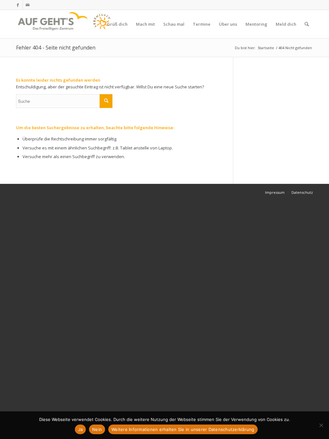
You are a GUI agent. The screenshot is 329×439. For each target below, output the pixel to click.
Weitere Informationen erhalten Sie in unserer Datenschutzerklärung (182, 429)
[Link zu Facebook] (17, 5)
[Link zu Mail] (27, 5)
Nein (97, 429)
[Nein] (321, 425)
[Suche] (306, 24)
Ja (80, 429)
